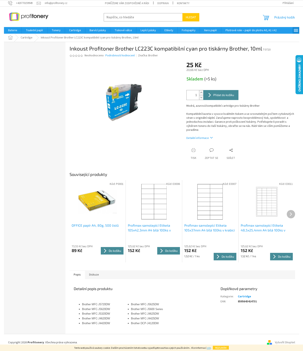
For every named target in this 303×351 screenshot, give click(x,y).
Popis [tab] (77, 275)
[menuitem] (12, 30)
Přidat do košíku (223, 95)
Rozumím (221, 347)
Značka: (148, 55)
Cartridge (244, 296)
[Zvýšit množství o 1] (201, 92)
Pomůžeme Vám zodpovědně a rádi (127, 3)
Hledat (191, 17)
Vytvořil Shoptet (285, 342)
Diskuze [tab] (94, 275)
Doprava (163, 3)
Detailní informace (197, 138)
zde (209, 348)
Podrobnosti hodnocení (120, 56)
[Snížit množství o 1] (201, 97)
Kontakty (183, 3)
